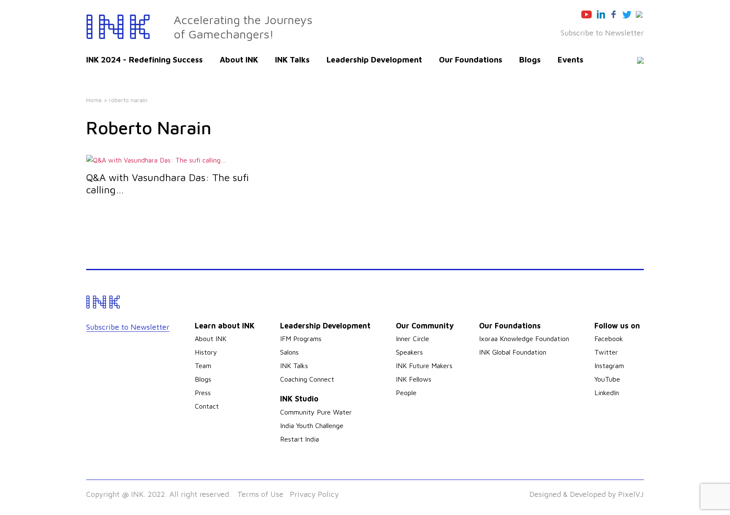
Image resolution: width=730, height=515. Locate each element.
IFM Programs (300, 338)
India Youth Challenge (311, 425)
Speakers (409, 352)
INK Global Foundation (512, 352)
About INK (239, 59)
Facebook (608, 338)
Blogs (530, 59)
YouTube (607, 379)
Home (94, 99)
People (406, 392)
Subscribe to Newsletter (602, 32)
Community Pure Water (316, 412)
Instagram (609, 365)
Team (203, 365)
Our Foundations (470, 59)
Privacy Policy (314, 494)
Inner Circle (412, 338)
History (206, 352)
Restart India (299, 439)
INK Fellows (413, 379)
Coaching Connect (307, 379)
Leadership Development (374, 59)
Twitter (606, 352)
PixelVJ (631, 494)
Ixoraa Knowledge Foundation (524, 338)
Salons (289, 352)
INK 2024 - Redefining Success (144, 59)
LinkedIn (606, 392)
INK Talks (292, 59)
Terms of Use (260, 494)
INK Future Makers (424, 365)
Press (203, 392)
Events (570, 59)
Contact (207, 406)
